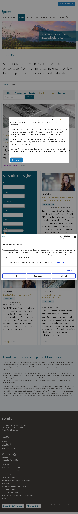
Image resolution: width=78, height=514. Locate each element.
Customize (38, 276)
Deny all (14, 276)
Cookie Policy (60, 262)
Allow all (64, 276)
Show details (67, 270)
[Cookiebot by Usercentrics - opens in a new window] (61, 237)
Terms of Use (59, 120)
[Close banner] (75, 237)
